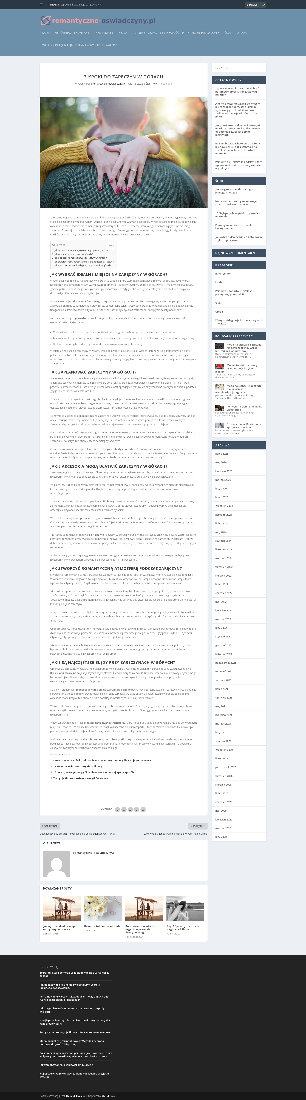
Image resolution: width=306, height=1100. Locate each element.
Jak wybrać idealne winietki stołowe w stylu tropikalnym (238, 238)
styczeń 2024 (223, 540)
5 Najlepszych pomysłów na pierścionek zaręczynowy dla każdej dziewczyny (75, 1022)
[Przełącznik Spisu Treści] (110, 246)
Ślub (228, 33)
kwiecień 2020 (223, 819)
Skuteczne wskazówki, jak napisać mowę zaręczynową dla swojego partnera (102, 760)
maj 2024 (220, 532)
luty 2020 (221, 837)
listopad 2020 (223, 758)
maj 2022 (220, 601)
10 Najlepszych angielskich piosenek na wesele (237, 215)
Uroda (242, 33)
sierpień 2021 (223, 680)
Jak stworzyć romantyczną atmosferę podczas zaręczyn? (84, 261)
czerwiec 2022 (223, 593)
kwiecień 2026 (223, 471)
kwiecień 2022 (223, 610)
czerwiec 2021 (223, 697)
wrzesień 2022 (224, 567)
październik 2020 (225, 767)
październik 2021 (225, 662)
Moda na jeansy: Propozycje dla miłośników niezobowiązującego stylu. (238, 389)
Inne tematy (104, 33)
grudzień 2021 (224, 645)
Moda (123, 33)
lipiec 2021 (221, 689)
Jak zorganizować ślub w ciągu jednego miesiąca (234, 191)
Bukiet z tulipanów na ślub (102, 926)
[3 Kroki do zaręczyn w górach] (124, 153)
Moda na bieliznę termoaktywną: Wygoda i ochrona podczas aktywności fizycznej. (72, 1042)
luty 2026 (221, 488)
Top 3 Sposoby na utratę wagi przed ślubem (183, 927)
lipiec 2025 (221, 497)
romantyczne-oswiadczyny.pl (108, 83)
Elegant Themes (75, 1096)
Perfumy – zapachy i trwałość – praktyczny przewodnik (176, 33)
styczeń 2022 (223, 636)
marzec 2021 (223, 723)
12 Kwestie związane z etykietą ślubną (77, 766)
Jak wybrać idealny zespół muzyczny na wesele (60, 927)
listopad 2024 (223, 514)
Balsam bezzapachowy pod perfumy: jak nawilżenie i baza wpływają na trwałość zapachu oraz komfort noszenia (238, 148)
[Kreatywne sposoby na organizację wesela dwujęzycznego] (144, 908)
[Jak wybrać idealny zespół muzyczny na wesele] (62, 908)
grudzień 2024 (224, 506)
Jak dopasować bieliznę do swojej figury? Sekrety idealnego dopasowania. (70, 986)
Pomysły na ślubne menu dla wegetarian (244, 408)
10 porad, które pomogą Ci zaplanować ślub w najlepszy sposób (93, 772)
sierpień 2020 (223, 784)
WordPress (108, 1096)
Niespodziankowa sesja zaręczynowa (79, 4)
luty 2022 (221, 627)
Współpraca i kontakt (71, 33)
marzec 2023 (223, 558)
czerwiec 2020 (223, 802)
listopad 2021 (223, 654)
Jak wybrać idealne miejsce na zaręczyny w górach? (81, 250)
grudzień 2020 (224, 749)
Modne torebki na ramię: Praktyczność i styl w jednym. (236, 368)
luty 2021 (221, 732)
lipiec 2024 (221, 523)
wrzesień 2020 (224, 776)
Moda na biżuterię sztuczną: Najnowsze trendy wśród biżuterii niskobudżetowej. (238, 348)
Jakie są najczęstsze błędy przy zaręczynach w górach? (83, 265)
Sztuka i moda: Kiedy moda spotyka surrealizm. (244, 425)
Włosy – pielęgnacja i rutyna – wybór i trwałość (79, 45)
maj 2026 (220, 462)
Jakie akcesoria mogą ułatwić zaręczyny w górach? (81, 257)
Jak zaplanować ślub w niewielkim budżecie (66, 1065)
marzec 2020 (223, 828)
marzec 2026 (223, 479)
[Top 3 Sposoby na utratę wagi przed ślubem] (185, 908)
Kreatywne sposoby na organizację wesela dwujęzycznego (140, 929)
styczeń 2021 (223, 741)
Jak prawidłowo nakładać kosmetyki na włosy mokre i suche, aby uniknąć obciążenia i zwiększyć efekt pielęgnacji (237, 130)
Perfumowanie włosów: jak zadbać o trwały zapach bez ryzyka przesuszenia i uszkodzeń (74, 998)
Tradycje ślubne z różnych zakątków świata (81, 778)
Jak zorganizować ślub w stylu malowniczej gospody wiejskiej (72, 1010)
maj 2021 (220, 706)
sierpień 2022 (223, 575)
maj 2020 (220, 810)
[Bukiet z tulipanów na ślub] (103, 908)
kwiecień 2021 (223, 715)
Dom (45, 33)
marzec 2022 (223, 619)
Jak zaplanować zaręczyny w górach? (74, 254)
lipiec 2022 (221, 584)
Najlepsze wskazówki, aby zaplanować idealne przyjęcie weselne (74, 1075)
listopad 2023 (223, 549)
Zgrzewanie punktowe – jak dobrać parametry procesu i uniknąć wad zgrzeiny (237, 91)
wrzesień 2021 (224, 671)
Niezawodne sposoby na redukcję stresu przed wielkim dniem (236, 203)
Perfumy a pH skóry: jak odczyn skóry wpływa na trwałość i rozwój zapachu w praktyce (238, 165)
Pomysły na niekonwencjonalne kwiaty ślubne (234, 226)
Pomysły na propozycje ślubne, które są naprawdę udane (75, 1032)
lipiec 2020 (221, 793)
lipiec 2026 (221, 453)
